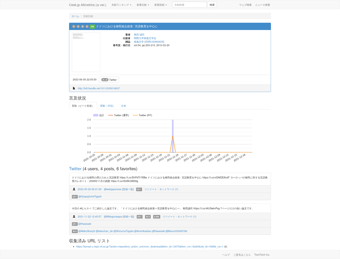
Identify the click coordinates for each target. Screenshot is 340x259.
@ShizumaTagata (124, 231)
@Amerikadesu (142, 231)
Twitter (110, 79)
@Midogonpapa (113, 216)
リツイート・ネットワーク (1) (161, 189)
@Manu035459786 (176, 231)
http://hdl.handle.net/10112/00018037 (99, 88)
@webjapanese (112, 189)
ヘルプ (226, 254)
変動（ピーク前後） (83, 105)
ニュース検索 (262, 4)
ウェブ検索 (245, 4)
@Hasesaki (84, 223)
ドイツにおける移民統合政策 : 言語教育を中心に (127, 26)
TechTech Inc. (262, 254)
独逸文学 (139, 41)
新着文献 (142, 4)
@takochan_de (104, 231)
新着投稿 (159, 4)
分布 (123, 105)
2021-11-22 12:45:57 (89, 216)
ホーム (75, 16)
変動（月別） (107, 105)
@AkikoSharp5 (86, 231)
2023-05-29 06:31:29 (89, 189)
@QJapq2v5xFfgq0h (90, 196)
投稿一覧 (128, 189)
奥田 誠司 (139, 34)
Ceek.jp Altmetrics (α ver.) (87, 4)
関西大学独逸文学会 (145, 38)
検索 (212, 4)
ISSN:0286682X (154, 41)
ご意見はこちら (242, 254)
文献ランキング (121, 4)
